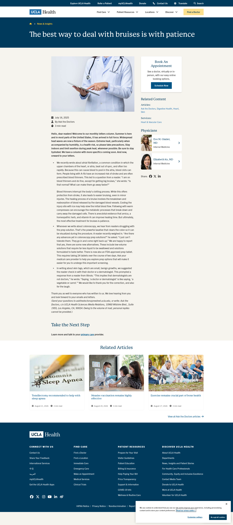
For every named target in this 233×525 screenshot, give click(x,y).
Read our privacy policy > (186, 510)
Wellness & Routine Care (129, 495)
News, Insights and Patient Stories (178, 463)
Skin (143, 111)
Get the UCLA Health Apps (42, 484)
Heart (176, 108)
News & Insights (44, 23)
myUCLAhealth (125, 3)
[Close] (226, 504)
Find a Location (81, 458)
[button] (80, 3)
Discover (169, 12)
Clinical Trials (80, 484)
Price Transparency (127, 479)
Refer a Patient (105, 3)
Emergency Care (81, 468)
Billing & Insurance (127, 468)
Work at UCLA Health (172, 489)
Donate (142, 3)
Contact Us (162, 3)
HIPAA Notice (82, 506)
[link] (150, 176)
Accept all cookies (218, 517)
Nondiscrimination (117, 506)
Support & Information (128, 484)
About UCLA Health (171, 452)
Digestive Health (164, 108)
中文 (32, 468)
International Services (40, 463)
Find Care (101, 12)
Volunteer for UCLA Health (174, 495)
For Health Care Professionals (176, 468)
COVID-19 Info (124, 489)
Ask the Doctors (148, 108)
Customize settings (195, 517)
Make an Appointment (84, 473)
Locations (150, 12)
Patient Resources (125, 12)
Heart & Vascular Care (151, 122)
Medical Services (81, 479)
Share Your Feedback (39, 458)
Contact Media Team (171, 479)
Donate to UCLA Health (173, 484)
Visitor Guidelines (126, 458)
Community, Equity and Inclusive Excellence (182, 473)
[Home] (31, 23)
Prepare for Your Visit (128, 452)
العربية (33, 473)
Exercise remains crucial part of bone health (176, 395)
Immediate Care (81, 463)
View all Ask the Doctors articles (184, 416)
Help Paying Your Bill (128, 473)
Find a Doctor (193, 12)
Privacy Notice (99, 506)
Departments (168, 458)
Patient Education (126, 463)
